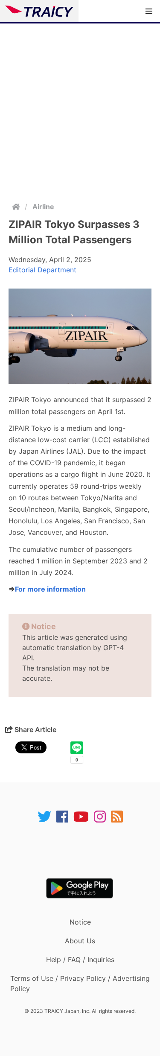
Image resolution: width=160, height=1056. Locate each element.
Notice (80, 922)
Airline (43, 206)
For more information (50, 589)
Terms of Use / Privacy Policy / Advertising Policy (80, 983)
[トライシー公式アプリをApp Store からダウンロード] (85, 850)
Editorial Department (42, 269)
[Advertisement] (80, 108)
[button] (149, 11)
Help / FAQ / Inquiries (80, 959)
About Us (80, 940)
